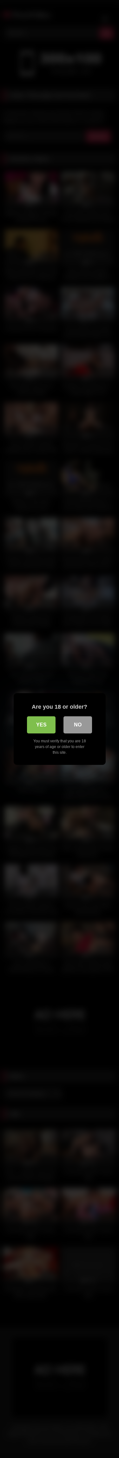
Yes (41, 724)
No (78, 724)
